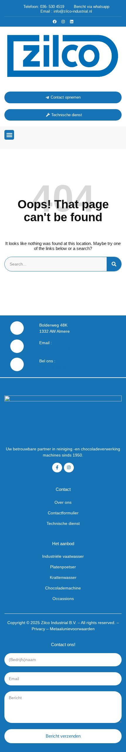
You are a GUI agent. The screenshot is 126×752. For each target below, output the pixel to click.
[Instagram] (63, 21)
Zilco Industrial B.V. (58, 622)
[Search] (114, 264)
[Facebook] (55, 21)
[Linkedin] (72, 21)
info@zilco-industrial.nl (60, 349)
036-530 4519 (52, 367)
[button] (9, 135)
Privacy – (41, 628)
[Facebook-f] (57, 468)
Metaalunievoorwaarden (72, 628)
